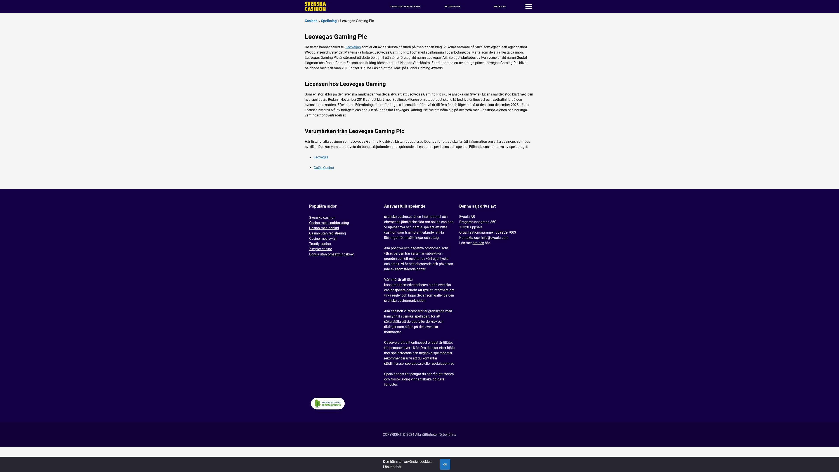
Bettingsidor (452, 6)
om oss (478, 243)
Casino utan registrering (327, 233)
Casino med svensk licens (405, 6)
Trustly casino (320, 244)
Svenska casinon (322, 217)
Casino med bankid (324, 228)
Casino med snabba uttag (329, 223)
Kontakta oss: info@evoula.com (483, 238)
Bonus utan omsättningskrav (331, 254)
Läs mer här (392, 467)
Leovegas (321, 157)
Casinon (311, 21)
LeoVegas (353, 47)
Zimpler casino (320, 249)
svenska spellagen (415, 316)
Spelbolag (500, 6)
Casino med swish (323, 238)
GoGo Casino (324, 168)
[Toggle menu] (528, 6)
